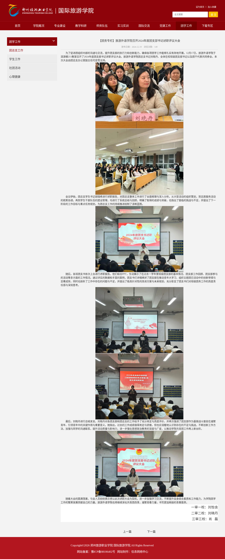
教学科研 (80, 25)
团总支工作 (16, 50)
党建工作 (165, 25)
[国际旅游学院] (51, 4)
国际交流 (144, 25)
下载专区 (207, 25)
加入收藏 (212, 7)
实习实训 (123, 25)
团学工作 (186, 25)
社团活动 (14, 67)
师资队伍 (102, 25)
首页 (17, 25)
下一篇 (151, 531)
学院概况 (38, 25)
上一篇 (127, 531)
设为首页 (200, 7)
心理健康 (14, 76)
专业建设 (59, 25)
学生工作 (14, 59)
